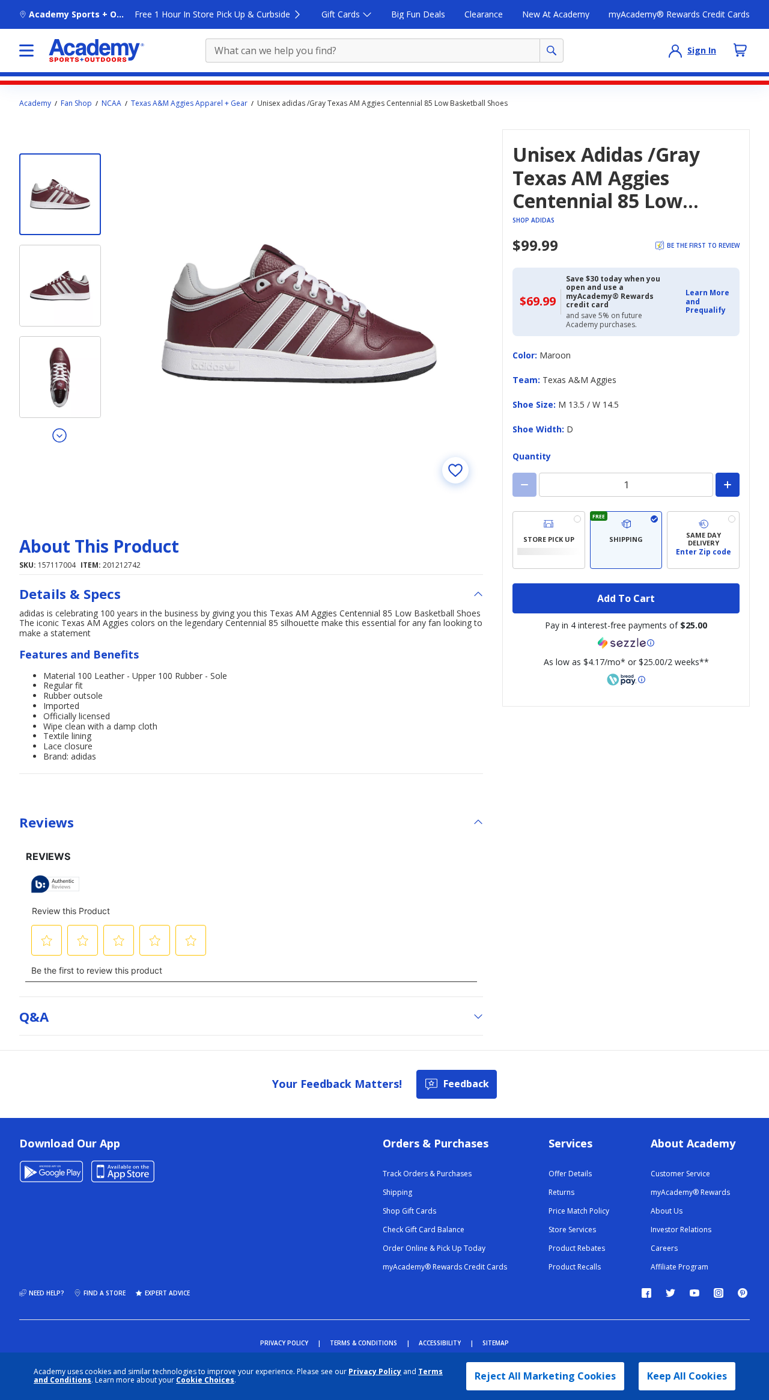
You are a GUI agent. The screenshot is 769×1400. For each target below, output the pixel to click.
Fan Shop (76, 103)
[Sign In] (675, 50)
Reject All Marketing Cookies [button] (545, 1376)
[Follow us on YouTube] (694, 1293)
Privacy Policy (374, 1371)
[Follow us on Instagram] (718, 1293)
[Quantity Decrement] (524, 485)
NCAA (111, 103)
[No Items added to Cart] (740, 50)
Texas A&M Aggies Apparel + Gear (189, 103)
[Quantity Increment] (728, 485)
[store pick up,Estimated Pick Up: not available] (549, 540)
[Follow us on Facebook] (646, 1293)
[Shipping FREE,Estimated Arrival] (626, 540)
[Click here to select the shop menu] (26, 50)
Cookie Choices (205, 1380)
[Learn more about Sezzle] (626, 643)
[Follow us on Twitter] (670, 1293)
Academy (35, 103)
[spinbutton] (626, 485)
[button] (708, 302)
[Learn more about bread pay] (626, 679)
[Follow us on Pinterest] (742, 1293)
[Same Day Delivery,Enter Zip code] (703, 540)
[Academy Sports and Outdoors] (96, 50)
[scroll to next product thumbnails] (60, 435)
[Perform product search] (552, 50)
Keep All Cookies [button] (687, 1376)
